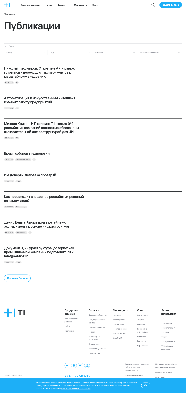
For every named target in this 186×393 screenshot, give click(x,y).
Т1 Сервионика (168, 341)
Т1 (162, 318)
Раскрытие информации (142, 330)
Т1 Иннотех (166, 323)
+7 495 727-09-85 (77, 376)
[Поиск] (153, 5)
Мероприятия (119, 319)
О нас (95, 5)
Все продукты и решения (72, 320)
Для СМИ (117, 338)
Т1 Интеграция (168, 327)
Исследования (119, 329)
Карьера (62, 5)
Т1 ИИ (164, 337)
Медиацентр (80, 5)
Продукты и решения (30, 5)
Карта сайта (142, 345)
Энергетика (94, 344)
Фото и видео (119, 333)
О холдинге (142, 315)
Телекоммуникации (97, 348)
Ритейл (92, 332)
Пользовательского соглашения (76, 388)
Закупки (140, 319)
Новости (117, 315)
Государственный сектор (97, 321)
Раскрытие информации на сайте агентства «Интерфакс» (137, 367)
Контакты (141, 341)
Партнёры (69, 331)
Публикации (118, 324)
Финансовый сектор (98, 315)
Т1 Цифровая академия (167, 347)
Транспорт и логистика (94, 338)
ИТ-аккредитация (163, 372)
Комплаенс (142, 336)
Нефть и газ (94, 353)
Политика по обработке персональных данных (166, 365)
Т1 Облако (166, 332)
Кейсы (49, 5)
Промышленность (97, 327)
